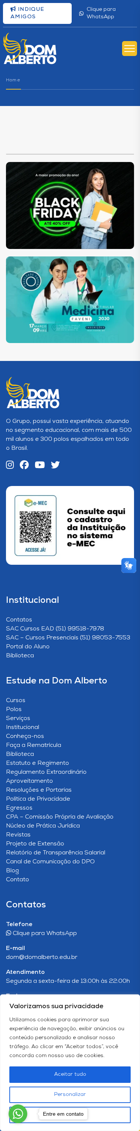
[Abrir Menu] (129, 48)
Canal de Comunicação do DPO (50, 862)
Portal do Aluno (28, 647)
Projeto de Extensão (35, 844)
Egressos (19, 808)
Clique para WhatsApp (101, 13)
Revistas (18, 835)
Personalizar (70, 1094)
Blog (12, 871)
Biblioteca (20, 656)
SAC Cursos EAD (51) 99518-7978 (55, 629)
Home (13, 80)
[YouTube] (40, 465)
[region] (70, 1062)
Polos (14, 710)
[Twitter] (55, 465)
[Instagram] (10, 465)
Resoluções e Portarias (39, 790)
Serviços (18, 719)
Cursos (15, 701)
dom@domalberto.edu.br (41, 957)
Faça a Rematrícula (33, 745)
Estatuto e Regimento (37, 763)
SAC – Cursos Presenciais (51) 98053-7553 (68, 638)
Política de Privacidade (38, 799)
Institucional (22, 727)
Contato (17, 880)
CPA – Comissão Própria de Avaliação (59, 817)
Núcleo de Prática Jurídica (43, 826)
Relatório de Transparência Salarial (55, 853)
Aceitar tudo (70, 1074)
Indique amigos (27, 13)
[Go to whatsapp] (18, 1113)
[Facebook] (24, 465)
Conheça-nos (25, 736)
